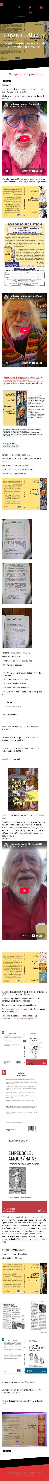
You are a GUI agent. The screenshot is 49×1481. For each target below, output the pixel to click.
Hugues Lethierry (24, 34)
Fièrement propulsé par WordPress (20, 1473)
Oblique (18, 1475)
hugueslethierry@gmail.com (26, 1018)
